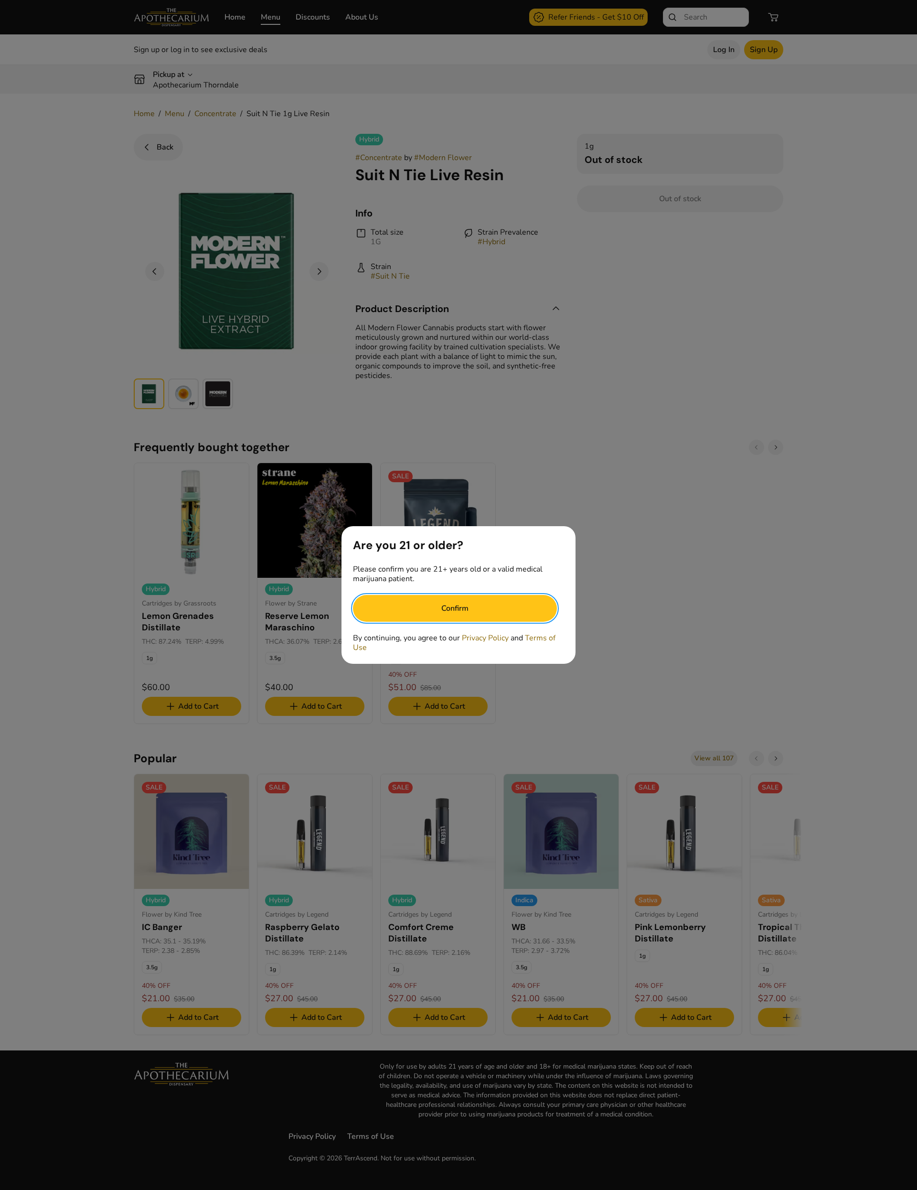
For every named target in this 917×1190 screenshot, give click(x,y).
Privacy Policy (485, 638)
